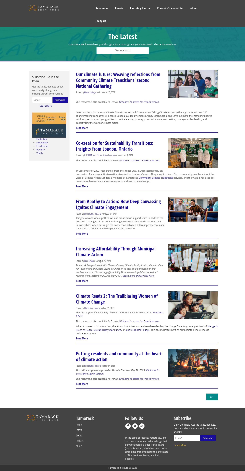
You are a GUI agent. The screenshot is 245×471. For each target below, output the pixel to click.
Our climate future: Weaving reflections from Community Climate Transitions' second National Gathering (118, 80)
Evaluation (42, 139)
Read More (82, 128)
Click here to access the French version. (139, 160)
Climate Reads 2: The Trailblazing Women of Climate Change (117, 299)
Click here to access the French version (139, 102)
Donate (79, 441)
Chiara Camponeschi (92, 308)
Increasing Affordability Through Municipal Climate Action (116, 251)
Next (212, 397)
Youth (39, 153)
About (79, 446)
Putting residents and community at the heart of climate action (119, 356)
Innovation (42, 142)
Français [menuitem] (101, 21)
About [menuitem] (194, 8)
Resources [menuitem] (102, 8)
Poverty (40, 149)
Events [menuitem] (119, 8)
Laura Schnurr (89, 260)
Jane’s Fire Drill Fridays (138, 329)
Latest (79, 430)
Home (79, 425)
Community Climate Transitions (156, 177)
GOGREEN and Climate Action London (99, 155)
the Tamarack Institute (92, 213)
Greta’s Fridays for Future (107, 329)
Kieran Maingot (90, 92)
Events (79, 435)
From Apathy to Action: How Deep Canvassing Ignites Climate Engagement (118, 204)
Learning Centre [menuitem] (140, 8)
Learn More (46, 106)
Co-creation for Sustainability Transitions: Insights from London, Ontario (115, 146)
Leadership (42, 146)
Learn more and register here (138, 275)
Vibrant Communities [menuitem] (170, 8)
